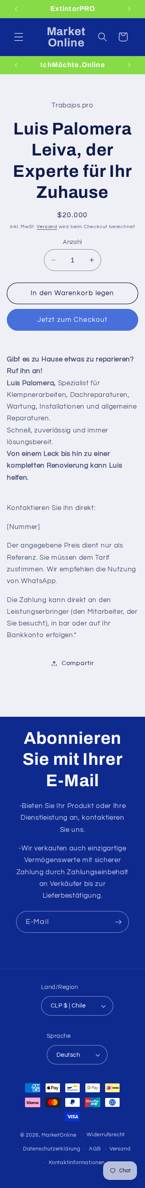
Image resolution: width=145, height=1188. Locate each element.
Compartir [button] (78, 663)
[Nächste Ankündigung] (129, 9)
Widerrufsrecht (106, 1135)
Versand (47, 227)
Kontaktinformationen (77, 1162)
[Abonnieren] (118, 922)
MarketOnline (59, 1135)
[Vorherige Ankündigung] (16, 9)
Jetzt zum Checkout (72, 319)
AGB (95, 1149)
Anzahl (72, 242)
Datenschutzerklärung (52, 1149)
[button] (18, 37)
